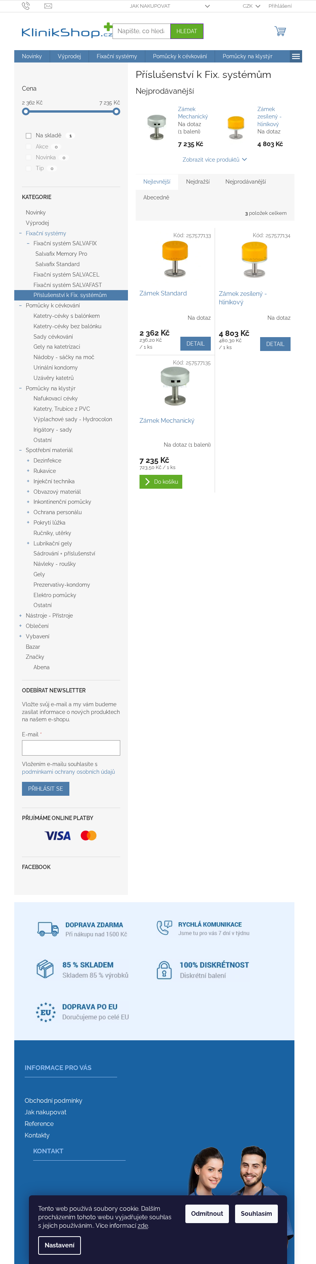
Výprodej (37, 223)
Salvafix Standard (57, 264)
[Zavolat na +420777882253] (33, 5)
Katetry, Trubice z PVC (62, 409)
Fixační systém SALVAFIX (65, 243)
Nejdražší (198, 182)
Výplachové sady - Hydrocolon (73, 419)
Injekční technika (54, 481)
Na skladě (53, 135)
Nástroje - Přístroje (49, 616)
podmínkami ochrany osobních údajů (68, 772)
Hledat (186, 31)
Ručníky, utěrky (52, 533)
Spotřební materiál (49, 450)
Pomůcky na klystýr (51, 388)
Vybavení (37, 636)
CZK (248, 6)
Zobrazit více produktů (211, 160)
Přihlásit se (45, 789)
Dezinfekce (47, 460)
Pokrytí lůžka (50, 523)
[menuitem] (32, 56)
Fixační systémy (46, 233)
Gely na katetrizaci (57, 347)
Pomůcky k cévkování (53, 305)
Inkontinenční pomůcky (62, 502)
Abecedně (156, 197)
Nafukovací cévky (56, 398)
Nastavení (59, 1245)
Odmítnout (207, 1213)
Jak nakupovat (150, 6)
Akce (46, 146)
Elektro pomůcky (55, 595)
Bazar (33, 647)
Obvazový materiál (57, 492)
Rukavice (45, 471)
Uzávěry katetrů (54, 378)
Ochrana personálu (58, 512)
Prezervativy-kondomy (62, 585)
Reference (39, 1123)
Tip (44, 168)
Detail (196, 344)
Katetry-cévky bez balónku (67, 326)
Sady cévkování (53, 337)
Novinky (36, 212)
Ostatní (43, 440)
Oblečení (37, 626)
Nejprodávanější (245, 182)
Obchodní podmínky (53, 1100)
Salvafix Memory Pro (61, 254)
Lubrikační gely (53, 543)
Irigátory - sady (53, 430)
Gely (39, 574)
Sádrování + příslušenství (64, 553)
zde (143, 1225)
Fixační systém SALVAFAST (68, 285)
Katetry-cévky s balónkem (67, 316)
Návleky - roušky (55, 564)
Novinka (50, 157)
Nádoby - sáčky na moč (64, 357)
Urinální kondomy (56, 368)
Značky (35, 657)
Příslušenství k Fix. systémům (70, 295)
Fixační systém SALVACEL (66, 275)
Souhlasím (256, 1213)
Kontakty (37, 1135)
